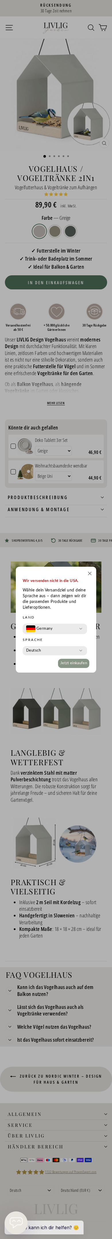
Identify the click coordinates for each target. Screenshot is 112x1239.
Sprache (33, 640)
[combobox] (39, 628)
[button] (90, 574)
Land (29, 617)
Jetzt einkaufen (73, 663)
